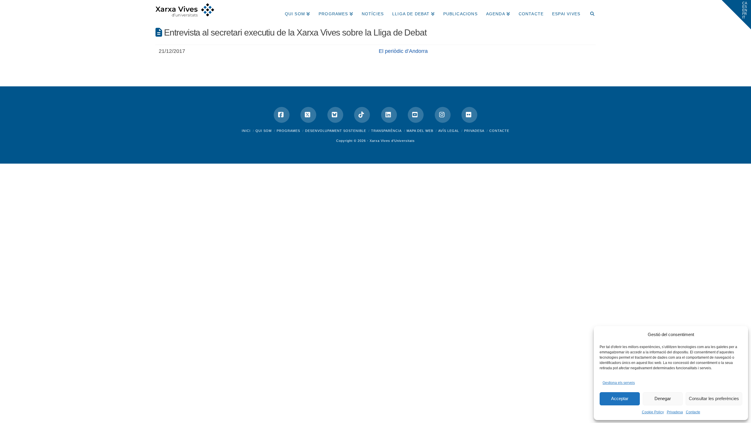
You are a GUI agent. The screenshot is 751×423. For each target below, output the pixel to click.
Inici (246, 130)
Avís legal (448, 130)
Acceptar (619, 398)
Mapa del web (420, 130)
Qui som (264, 130)
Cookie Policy (653, 412)
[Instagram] (443, 115)
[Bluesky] (335, 115)
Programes (288, 130)
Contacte (693, 412)
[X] (308, 115)
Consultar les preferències (714, 398)
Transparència (386, 130)
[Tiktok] (362, 115)
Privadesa (675, 412)
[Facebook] (282, 115)
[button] (736, 14)
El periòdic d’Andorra (403, 51)
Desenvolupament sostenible (335, 130)
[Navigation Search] (590, 12)
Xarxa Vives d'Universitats (392, 140)
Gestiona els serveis (619, 383)
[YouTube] (416, 115)
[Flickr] (469, 115)
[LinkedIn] (389, 115)
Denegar (662, 398)
